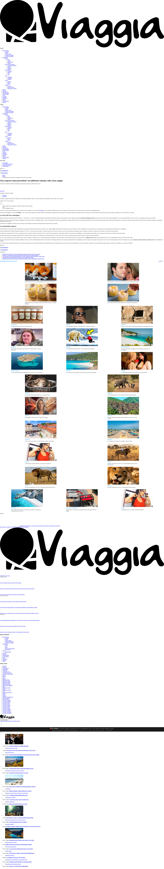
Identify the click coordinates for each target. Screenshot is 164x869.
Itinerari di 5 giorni (6, 683)
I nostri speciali (6, 101)
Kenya (9, 83)
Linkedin (4, 195)
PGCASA (80, 728)
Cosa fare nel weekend (7, 672)
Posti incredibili (6, 93)
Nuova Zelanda (11, 87)
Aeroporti (4, 667)
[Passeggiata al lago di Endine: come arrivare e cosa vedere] (83, 833)
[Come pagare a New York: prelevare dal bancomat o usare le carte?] (83, 748)
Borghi (6, 52)
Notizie (4, 89)
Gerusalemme (41, 210)
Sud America (7, 70)
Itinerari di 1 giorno (6, 681)
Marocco (9, 81)
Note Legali (58, 730)
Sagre (4, 691)
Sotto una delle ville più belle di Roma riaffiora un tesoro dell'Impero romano (18, 257)
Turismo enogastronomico (8, 697)
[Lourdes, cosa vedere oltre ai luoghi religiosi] (83, 864)
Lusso (4, 95)
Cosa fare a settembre (7, 709)
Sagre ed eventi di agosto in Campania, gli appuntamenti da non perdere (14, 632)
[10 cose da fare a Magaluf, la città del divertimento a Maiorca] (83, 779)
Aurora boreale (6, 668)
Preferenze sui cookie (72, 730)
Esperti (4, 100)
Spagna (9, 63)
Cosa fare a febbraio (7, 701)
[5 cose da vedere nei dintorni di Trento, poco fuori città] (83, 846)
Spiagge (4, 693)
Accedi (2, 48)
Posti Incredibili (6, 655)
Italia (9, 59)
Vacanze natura (8, 54)
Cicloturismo (5, 669)
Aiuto (77, 730)
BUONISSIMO (107, 728)
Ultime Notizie (8, 651)
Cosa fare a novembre (7, 711)
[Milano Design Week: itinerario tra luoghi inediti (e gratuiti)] (83, 842)
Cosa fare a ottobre (6, 710)
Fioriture (4, 676)
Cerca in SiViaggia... (4, 719)
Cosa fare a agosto (6, 708)
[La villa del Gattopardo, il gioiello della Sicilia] (83, 739)
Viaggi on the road (6, 698)
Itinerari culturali (6, 679)
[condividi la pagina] (1, 203)
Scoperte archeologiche (7, 692)
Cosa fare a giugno (6, 706)
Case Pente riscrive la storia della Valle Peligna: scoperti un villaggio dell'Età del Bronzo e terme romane (24, 256)
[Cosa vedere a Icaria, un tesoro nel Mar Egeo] (83, 797)
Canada (9, 66)
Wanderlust (5, 97)
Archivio (18, 721)
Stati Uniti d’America (12, 65)
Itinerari (4, 678)
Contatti (4, 102)
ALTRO (2, 104)
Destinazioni (5, 57)
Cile (8, 74)
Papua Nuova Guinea (12, 88)
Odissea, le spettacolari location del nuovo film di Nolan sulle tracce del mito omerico (17, 588)
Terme (4, 694)
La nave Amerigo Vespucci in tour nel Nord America (10, 582)
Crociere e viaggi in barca (8, 674)
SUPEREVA (112, 728)
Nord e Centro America (10, 64)
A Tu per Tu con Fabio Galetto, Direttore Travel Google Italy (12, 594)
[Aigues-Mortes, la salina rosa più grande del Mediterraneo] (83, 851)
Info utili (4, 90)
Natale (4, 689)
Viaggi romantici (6, 699)
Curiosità (4, 96)
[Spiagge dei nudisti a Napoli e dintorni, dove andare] (83, 788)
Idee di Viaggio (6, 637)
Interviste (4, 98)
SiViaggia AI (5, 91)
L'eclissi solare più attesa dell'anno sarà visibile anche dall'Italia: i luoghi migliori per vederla (18, 607)
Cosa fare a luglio (6, 707)
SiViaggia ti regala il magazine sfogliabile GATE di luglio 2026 (13, 626)
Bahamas (9, 69)
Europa (6, 58)
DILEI (94, 728)
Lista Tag (4, 666)
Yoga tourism (5, 162)
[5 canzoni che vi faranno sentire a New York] (83, 770)
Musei (4, 686)
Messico (9, 67)
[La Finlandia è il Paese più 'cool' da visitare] (83, 855)
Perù (9, 73)
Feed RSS (14, 721)
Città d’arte (5, 670)
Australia (9, 86)
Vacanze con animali (9, 56)
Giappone (10, 77)
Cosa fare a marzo (6, 702)
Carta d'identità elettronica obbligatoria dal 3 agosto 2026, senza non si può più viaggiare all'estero (20, 620)
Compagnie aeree (6, 671)
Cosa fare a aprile (6, 703)
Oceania (6, 85)
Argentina (10, 71)
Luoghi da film (6, 94)
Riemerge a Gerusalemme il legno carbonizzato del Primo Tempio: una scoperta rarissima (21, 255)
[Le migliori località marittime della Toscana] (83, 793)
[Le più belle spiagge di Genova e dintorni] (83, 820)
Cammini (7, 51)
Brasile (9, 72)
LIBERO (59, 728)
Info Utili (4, 653)
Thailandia (10, 78)
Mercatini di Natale (6, 687)
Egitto (9, 82)
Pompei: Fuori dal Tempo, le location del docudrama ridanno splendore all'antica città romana (21, 254)
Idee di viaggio (6, 50)
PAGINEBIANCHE (85, 728)
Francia (9, 60)
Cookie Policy (65, 730)
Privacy (61, 730)
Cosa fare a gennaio (7, 700)
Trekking (4, 695)
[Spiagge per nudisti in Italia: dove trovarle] (83, 801)
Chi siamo (53, 730)
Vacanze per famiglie (9, 55)
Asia (6, 75)
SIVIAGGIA (97, 728)
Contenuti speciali (3, 721)
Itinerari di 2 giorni (6, 682)
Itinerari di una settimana (7, 685)
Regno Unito (10, 62)
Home (4, 175)
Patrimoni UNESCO (7, 690)
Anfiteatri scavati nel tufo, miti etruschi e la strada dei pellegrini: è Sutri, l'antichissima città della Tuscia (23, 258)
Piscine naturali (6, 166)
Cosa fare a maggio (6, 705)
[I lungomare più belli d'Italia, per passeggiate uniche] (83, 859)
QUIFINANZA (102, 728)
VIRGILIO (62, 728)
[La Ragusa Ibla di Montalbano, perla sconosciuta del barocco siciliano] (83, 752)
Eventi (4, 675)
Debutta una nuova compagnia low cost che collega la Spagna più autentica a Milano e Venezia (19, 613)
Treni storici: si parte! (7, 165)
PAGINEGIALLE (67, 728)
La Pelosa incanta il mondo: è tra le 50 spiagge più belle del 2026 (13, 601)
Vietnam (9, 79)
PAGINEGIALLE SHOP (74, 728)
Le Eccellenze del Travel (8, 163)
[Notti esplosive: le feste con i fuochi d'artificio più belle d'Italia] (83, 811)
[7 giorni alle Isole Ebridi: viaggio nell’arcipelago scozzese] (83, 761)
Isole (3, 677)
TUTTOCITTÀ (90, 728)
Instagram (5, 196)
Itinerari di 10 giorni (7, 684)
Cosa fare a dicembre (7, 713)
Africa (6, 80)
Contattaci (9, 721)
